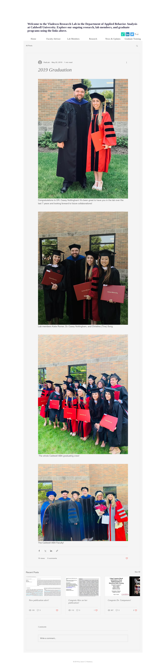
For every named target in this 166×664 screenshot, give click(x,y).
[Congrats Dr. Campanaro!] (122, 586)
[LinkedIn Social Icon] (127, 34)
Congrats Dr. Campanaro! (119, 600)
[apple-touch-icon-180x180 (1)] (123, 34)
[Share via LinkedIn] (51, 551)
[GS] (137, 34)
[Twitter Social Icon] (132, 34)
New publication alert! (39, 600)
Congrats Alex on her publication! (77, 601)
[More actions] (126, 62)
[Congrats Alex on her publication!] (83, 586)
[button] (137, 46)
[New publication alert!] (43, 586)
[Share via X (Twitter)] (45, 551)
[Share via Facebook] (39, 551)
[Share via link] (57, 551)
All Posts (29, 46)
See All (137, 572)
